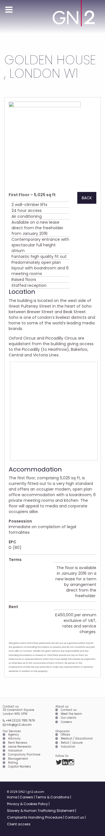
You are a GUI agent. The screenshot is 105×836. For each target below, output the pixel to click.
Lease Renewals (19, 747)
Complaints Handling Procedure (34, 817)
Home (12, 797)
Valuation (15, 751)
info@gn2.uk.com (19, 725)
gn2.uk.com (35, 792)
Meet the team (71, 714)
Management (18, 759)
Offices (65, 735)
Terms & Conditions (52, 797)
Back (87, 198)
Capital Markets (19, 767)
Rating (13, 763)
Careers (66, 722)
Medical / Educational (77, 739)
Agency (13, 735)
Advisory (14, 739)
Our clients (68, 718)
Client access (19, 824)
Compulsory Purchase (24, 755)
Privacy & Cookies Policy (27, 803)
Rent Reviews (17, 743)
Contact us (69, 710)
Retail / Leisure (72, 743)
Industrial (68, 747)
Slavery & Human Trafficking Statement (40, 810)
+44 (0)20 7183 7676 (20, 720)
